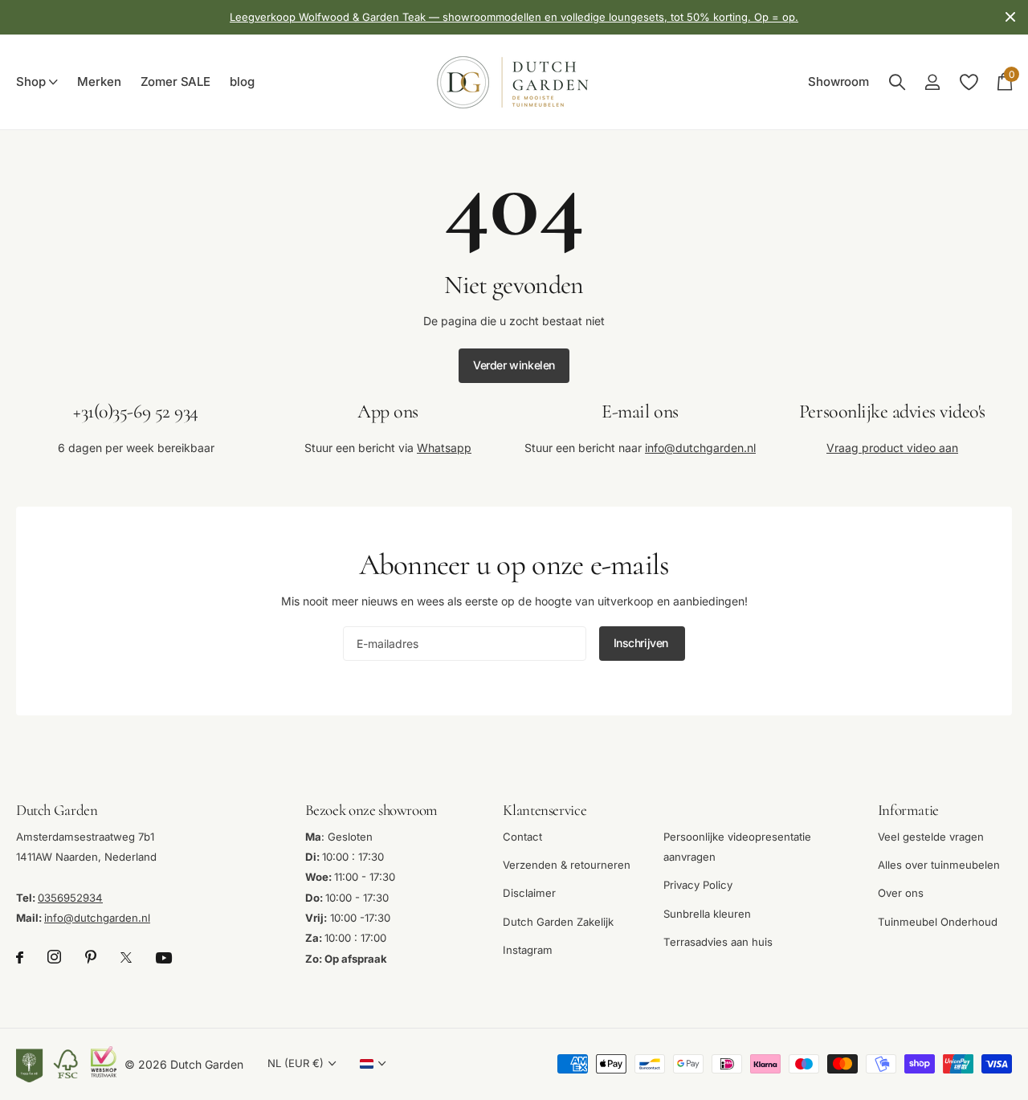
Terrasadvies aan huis (718, 941)
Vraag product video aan (892, 447)
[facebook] (19, 957)
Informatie (908, 810)
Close (1010, 17)
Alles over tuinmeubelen (939, 864)
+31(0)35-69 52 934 (135, 411)
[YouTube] (164, 957)
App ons (387, 411)
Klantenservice (544, 810)
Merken (98, 82)
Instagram (528, 949)
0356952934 (70, 896)
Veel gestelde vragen (931, 835)
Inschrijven (642, 643)
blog (242, 82)
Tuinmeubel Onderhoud (937, 921)
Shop (30, 82)
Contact (522, 835)
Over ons (901, 892)
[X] (126, 957)
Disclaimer (529, 892)
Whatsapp (444, 447)
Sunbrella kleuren (707, 912)
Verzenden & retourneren (566, 864)
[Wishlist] (968, 82)
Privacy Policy (697, 884)
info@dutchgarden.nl (700, 447)
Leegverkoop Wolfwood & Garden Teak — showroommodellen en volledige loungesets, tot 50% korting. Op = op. (514, 16)
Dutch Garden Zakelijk (558, 921)
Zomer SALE (176, 82)
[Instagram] (54, 957)
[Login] (932, 82)
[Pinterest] (90, 957)
